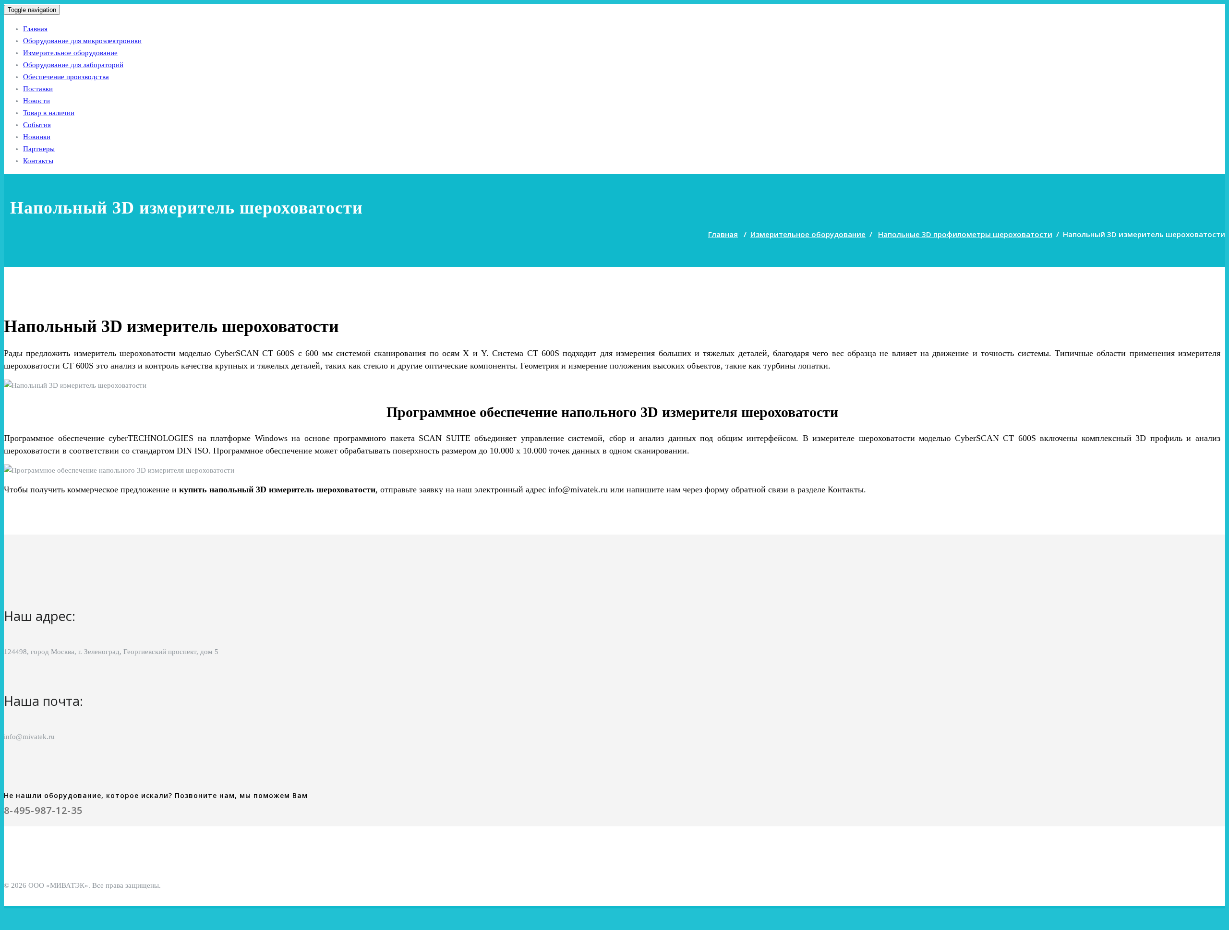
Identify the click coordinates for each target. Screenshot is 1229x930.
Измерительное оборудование (70, 53)
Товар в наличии (48, 113)
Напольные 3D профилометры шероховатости (965, 234)
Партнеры (39, 149)
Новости (36, 101)
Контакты (38, 161)
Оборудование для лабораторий (73, 65)
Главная (35, 29)
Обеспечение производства (66, 77)
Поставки (38, 89)
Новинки (36, 137)
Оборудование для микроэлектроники (82, 41)
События (37, 125)
